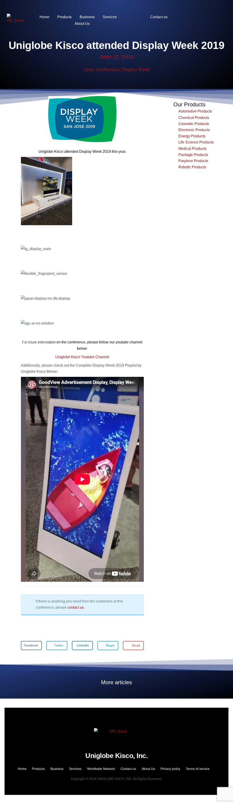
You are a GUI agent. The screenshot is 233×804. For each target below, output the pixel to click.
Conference (107, 70)
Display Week (135, 70)
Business (57, 769)
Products (38, 769)
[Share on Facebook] (27, 236)
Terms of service (198, 769)
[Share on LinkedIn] (36, 236)
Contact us (128, 769)
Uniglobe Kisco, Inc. (116, 755)
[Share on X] (23, 236)
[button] (31, 645)
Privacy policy (170, 769)
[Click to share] (23, 230)
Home (22, 769)
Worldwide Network (101, 769)
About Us (148, 769)
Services (75, 769)
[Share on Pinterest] (32, 236)
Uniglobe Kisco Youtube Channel (82, 357)
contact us (75, 607)
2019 (88, 70)
